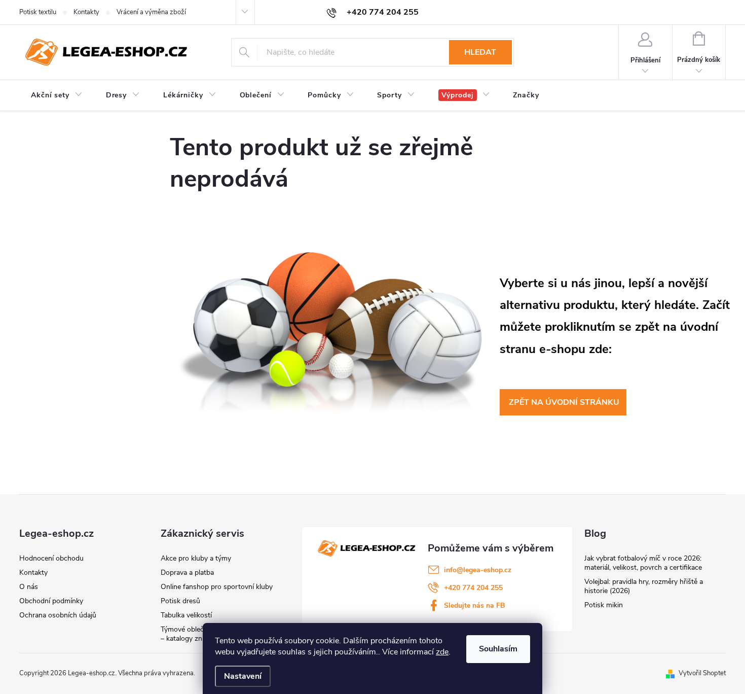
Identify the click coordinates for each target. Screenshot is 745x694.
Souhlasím (498, 648)
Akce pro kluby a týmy (196, 558)
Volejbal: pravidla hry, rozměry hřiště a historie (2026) (643, 586)
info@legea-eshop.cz (477, 570)
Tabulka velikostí (186, 615)
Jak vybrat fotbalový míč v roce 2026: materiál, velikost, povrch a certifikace (643, 562)
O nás (28, 587)
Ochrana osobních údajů (57, 615)
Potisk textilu (37, 12)
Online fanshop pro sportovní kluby (217, 587)
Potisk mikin (603, 605)
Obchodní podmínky (51, 601)
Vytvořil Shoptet (702, 673)
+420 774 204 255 (473, 588)
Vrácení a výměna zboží (151, 12)
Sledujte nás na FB (474, 605)
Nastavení (243, 676)
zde (442, 651)
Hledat (480, 52)
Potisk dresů (180, 601)
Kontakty (86, 12)
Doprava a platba (187, 572)
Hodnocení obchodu (51, 558)
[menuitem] (56, 95)
